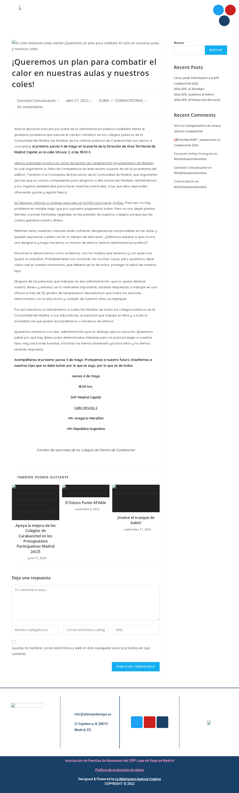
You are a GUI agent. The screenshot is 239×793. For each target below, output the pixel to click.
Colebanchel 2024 (186, 145)
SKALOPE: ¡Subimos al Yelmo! (194, 94)
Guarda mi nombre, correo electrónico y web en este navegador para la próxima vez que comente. (81, 651)
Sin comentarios (30, 107)
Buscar (179, 43)
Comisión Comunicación (36, 100)
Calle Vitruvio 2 (85, 408)
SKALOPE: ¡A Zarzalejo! (189, 89)
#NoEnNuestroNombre (190, 159)
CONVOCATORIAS (129, 100)
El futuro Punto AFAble (85, 502)
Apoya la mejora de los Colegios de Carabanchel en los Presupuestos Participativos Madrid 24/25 (35, 538)
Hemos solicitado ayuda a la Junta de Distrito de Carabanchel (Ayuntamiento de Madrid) (84, 163)
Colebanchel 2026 (186, 83)
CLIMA (104, 100)
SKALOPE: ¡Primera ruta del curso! (197, 100)
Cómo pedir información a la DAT (196, 78)
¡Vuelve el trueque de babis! (136, 520)
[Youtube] (230, 10)
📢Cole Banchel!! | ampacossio (195, 139)
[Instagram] (224, 20)
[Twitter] (218, 10)
